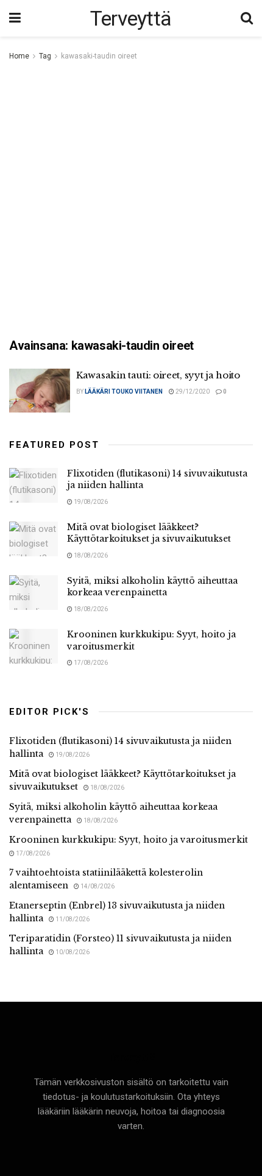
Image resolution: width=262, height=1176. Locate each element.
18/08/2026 (90, 555)
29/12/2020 (192, 391)
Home (19, 56)
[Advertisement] (131, 200)
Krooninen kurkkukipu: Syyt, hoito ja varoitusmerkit (128, 839)
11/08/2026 (72, 919)
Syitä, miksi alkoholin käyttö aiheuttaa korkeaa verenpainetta (152, 586)
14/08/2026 (97, 886)
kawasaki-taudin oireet (99, 56)
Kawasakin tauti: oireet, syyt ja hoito (158, 375)
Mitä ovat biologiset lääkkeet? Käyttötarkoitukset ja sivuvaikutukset (149, 533)
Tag (45, 56)
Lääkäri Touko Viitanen (124, 391)
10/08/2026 (72, 952)
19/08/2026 (90, 501)
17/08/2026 (90, 662)
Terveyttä (131, 18)
